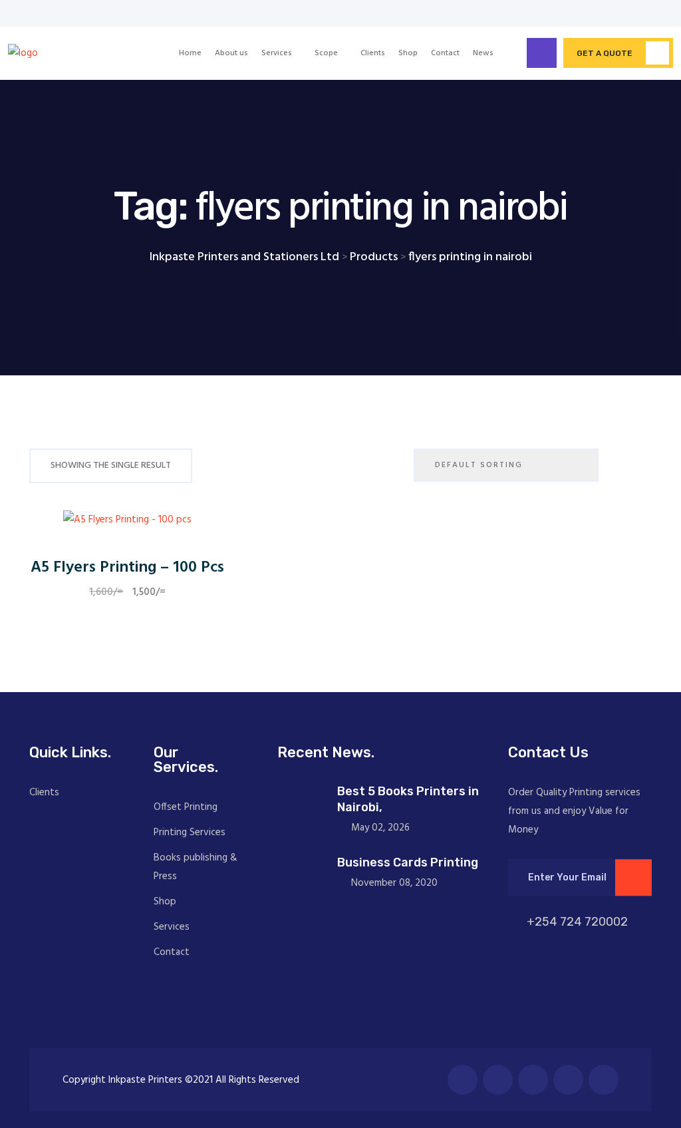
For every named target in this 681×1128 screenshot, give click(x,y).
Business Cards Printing (407, 862)
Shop (408, 53)
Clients (372, 53)
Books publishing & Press (195, 867)
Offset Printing (185, 807)
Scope (326, 53)
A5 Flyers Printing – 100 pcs (127, 568)
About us (231, 53)
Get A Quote (604, 53)
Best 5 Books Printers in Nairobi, (408, 799)
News (483, 53)
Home (190, 53)
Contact (445, 53)
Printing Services (189, 833)
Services (276, 53)
